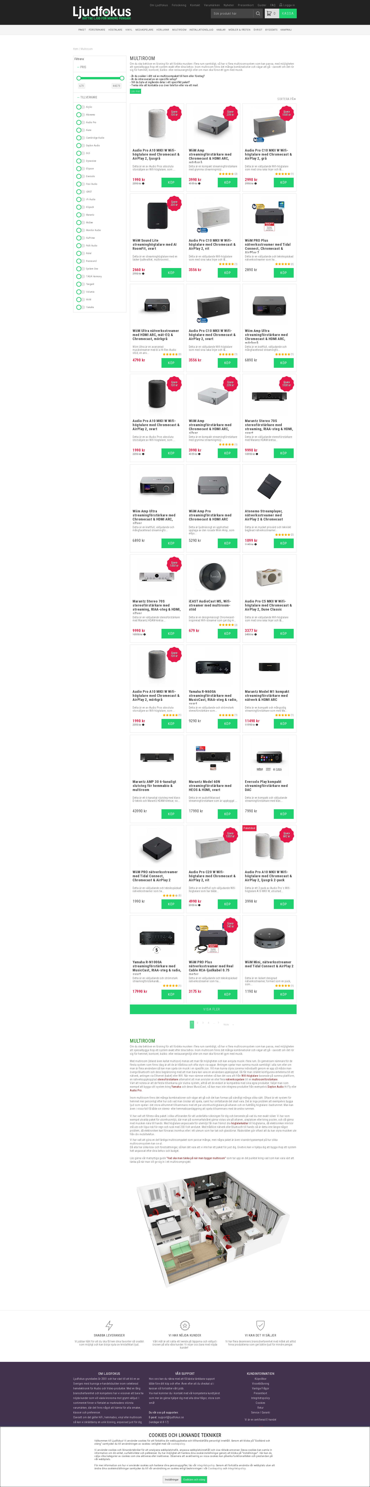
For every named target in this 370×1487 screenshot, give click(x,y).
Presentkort (246, 5)
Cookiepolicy (215, 1468)
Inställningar (171, 1479)
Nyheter (229, 5)
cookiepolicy (178, 1443)
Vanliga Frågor (260, 1388)
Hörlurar (162, 29)
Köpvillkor (261, 1378)
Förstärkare (97, 29)
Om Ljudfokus (159, 5)
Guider (262, 5)
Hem (75, 48)
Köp (283, 904)
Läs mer (135, 91)
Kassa (288, 13)
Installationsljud (201, 29)
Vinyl (128, 29)
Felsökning (179, 5)
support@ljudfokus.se (171, 1417)
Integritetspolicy (260, 1398)
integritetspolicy (206, 1465)
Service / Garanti (260, 1412)
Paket (82, 29)
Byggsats (271, 29)
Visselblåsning (260, 1383)
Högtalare (115, 29)
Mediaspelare (144, 29)
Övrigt (258, 29)
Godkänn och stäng (194, 1479)
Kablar (221, 29)
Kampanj (286, 29)
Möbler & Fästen (240, 29)
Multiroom (179, 29)
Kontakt (195, 5)
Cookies (260, 1402)
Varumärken (212, 5)
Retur (260, 1407)
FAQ (273, 5)
